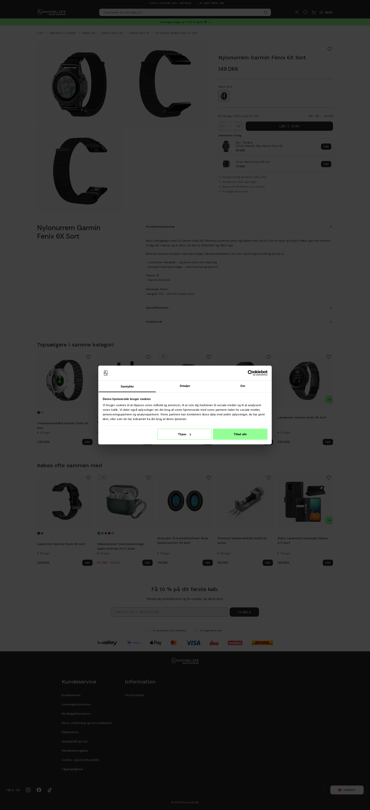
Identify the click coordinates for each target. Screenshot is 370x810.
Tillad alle (240, 434)
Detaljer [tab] (185, 385)
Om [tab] (242, 385)
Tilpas (182, 434)
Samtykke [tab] (127, 386)
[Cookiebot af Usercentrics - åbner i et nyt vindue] (250, 373)
